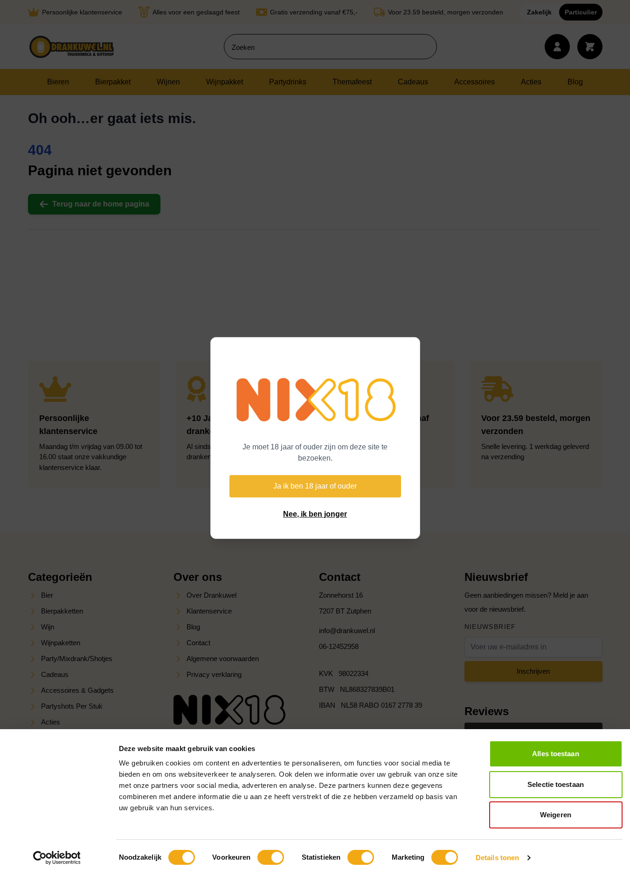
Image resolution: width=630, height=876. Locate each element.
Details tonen (497, 858)
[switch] (270, 857)
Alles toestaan (555, 754)
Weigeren (555, 815)
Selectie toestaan (555, 784)
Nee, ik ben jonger (315, 514)
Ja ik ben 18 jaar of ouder (315, 486)
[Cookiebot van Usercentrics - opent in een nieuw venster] (56, 858)
